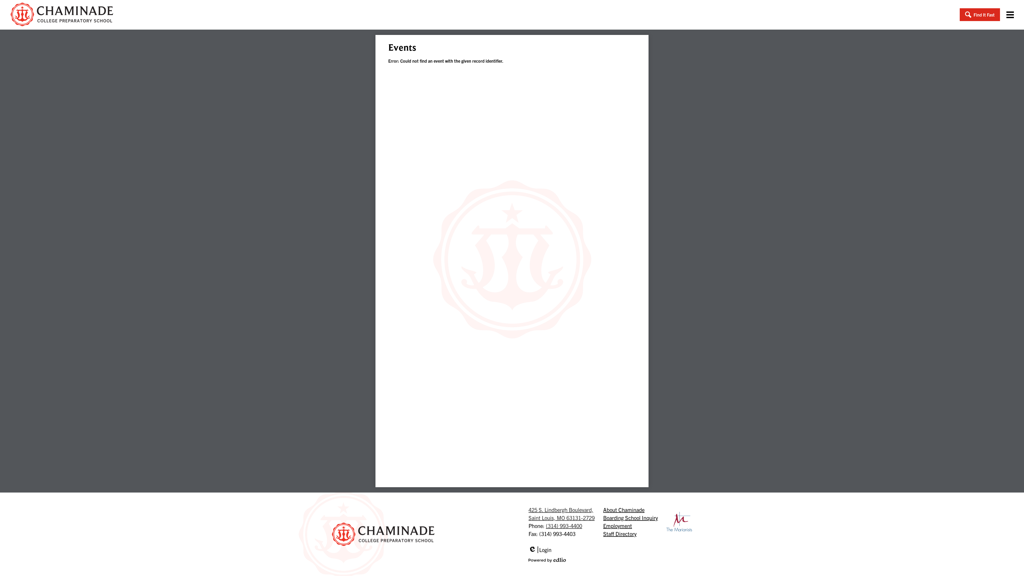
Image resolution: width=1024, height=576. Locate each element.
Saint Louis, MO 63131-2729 (562, 513)
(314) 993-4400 (564, 525)
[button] (980, 14)
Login (540, 549)
